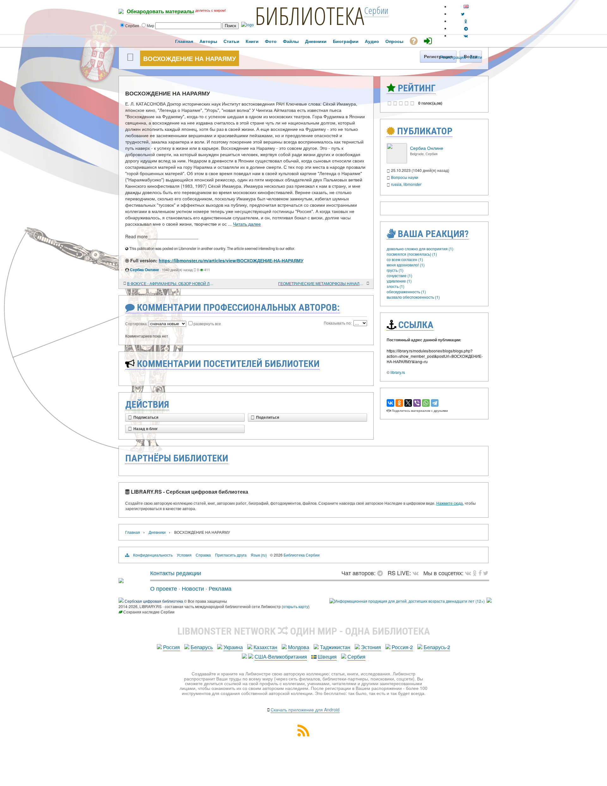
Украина (233, 647)
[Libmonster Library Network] (489, 601)
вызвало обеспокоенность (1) (413, 297)
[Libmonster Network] (407, 601)
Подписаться (145, 417)
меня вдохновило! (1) (406, 264)
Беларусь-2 (437, 647)
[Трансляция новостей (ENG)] (462, 13)
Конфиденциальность (153, 555)
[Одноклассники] (399, 403)
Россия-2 (402, 647)
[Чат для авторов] (381, 573)
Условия (184, 555)
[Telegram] (434, 403)
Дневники (157, 532)
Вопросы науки (404, 177)
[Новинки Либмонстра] (475, 573)
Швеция (327, 656)
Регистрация (453, 57)
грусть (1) (395, 270)
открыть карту (295, 606)
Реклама (220, 588)
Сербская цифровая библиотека (154, 601)
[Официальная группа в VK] (466, 35)
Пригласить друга (231, 555)
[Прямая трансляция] (417, 573)
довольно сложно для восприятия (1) (420, 248)
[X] (408, 403)
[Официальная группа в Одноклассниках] (465, 21)
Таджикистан (335, 647)
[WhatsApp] (426, 403)
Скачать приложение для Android (305, 709)
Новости (193, 588)
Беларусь (202, 647)
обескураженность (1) (406, 291)
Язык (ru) (259, 555)
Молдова (298, 647)
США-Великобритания (280, 656)
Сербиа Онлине (144, 269)
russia (396, 184)
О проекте (163, 588)
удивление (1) (399, 280)
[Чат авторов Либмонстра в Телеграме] (466, 28)
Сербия (356, 656)
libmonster (412, 184)
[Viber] (417, 403)
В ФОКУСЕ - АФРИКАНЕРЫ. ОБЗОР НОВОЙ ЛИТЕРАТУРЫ (170, 283)
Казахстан (265, 647)
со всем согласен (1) (405, 259)
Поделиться (267, 417)
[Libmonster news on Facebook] (479, 573)
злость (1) (395, 286)
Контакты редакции (175, 573)
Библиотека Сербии (302, 555)
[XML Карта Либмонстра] (303, 734)
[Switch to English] (466, 6)
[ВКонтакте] (390, 403)
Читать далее (247, 224)
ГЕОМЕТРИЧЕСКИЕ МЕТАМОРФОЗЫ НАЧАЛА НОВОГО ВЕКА (321, 283)
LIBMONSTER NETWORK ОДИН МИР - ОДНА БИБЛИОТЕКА (303, 631)
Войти (476, 57)
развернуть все (207, 323)
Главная (132, 532)
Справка (203, 555)
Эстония (371, 647)
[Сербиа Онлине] (397, 161)
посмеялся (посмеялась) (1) (412, 254)
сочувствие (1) (399, 275)
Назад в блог (145, 429)
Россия (171, 647)
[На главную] (121, 580)
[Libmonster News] (485, 573)
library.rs (397, 372)
